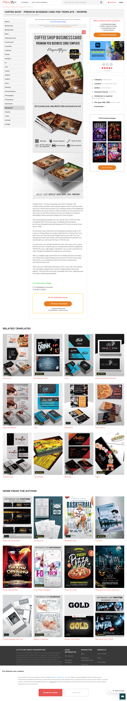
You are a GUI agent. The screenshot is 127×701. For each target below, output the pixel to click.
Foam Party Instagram (42, 590)
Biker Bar (67, 477)
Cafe (35, 427)
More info (112, 92)
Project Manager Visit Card (13, 639)
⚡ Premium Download (58, 304)
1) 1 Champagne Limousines (43, 287)
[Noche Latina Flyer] (114, 131)
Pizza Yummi (100, 427)
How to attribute (98, 98)
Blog (82, 654)
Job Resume (38, 541)
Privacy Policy (34, 684)
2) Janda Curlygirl (39, 289)
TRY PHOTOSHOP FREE (58, 21)
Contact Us (84, 664)
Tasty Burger (38, 477)
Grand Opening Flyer (10, 590)
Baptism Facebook (41, 639)
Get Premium (107, 167)
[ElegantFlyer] (9, 2)
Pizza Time (7, 378)
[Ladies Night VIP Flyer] (114, 152)
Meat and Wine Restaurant (105, 378)
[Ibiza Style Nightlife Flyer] (99, 152)
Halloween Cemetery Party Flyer (107, 590)
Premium (113, 2)
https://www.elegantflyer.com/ (59, 677)
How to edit (115, 102)
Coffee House (8, 477)
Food (66, 378)
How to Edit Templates (39, 2)
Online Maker (101, 662)
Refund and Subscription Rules (87, 659)
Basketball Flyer (70, 541)
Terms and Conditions (68, 661)
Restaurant (107, 80)
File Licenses (69, 656)
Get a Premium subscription (64, 26)
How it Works (101, 654)
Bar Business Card (40, 378)
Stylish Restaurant (9, 427)
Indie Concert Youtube (11, 541)
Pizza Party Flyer (70, 590)
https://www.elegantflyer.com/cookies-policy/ (69, 681)
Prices (99, 658)
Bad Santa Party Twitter (104, 639)
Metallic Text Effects (72, 639)
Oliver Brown (106, 88)
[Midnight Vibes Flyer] (99, 131)
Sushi (97, 477)
